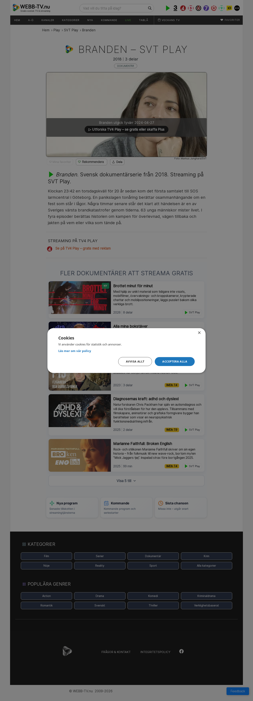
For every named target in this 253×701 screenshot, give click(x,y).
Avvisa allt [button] (135, 361)
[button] (175, 361)
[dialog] (126, 350)
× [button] (199, 332)
